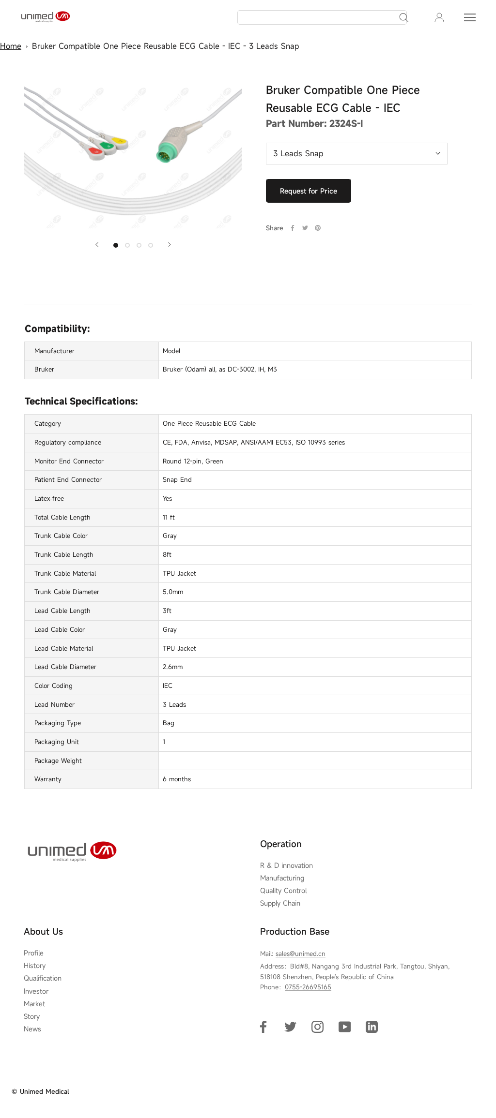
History (35, 965)
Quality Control (283, 890)
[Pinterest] (318, 228)
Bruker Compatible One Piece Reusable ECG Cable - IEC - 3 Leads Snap (165, 46)
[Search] (404, 17)
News (32, 1029)
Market (34, 1003)
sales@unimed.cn (301, 953)
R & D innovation (286, 865)
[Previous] (96, 244)
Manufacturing (282, 878)
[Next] (169, 244)
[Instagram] (317, 1026)
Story (32, 1016)
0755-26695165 (308, 987)
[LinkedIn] (372, 1026)
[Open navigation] (470, 17)
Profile (34, 953)
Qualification (43, 978)
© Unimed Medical (40, 1091)
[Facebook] (292, 228)
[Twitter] (305, 228)
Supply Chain (280, 903)
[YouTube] (345, 1026)
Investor (36, 991)
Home (10, 46)
